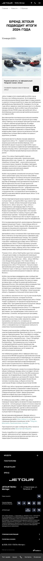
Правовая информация (10, 534)
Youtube (25, 423)
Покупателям (10, 461)
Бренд (6, 473)
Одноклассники (15, 423)
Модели (7, 455)
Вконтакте (5, 423)
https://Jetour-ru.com (24, 419)
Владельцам (9, 467)
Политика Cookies (8, 539)
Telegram (33, 421)
